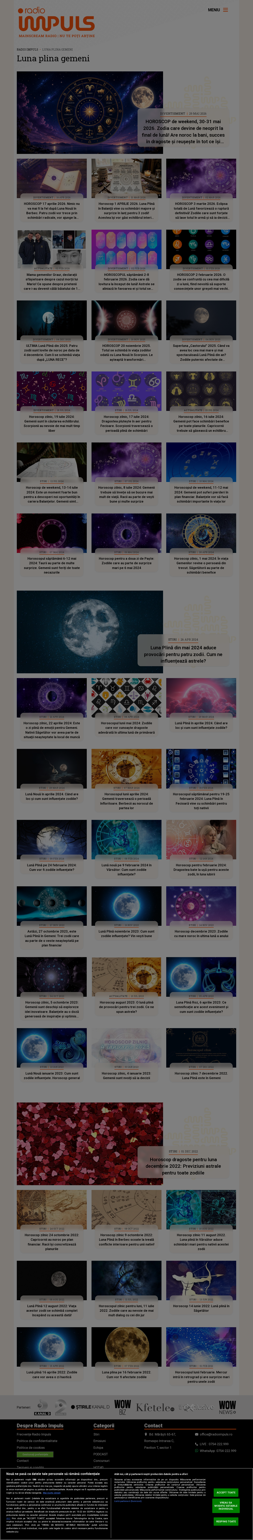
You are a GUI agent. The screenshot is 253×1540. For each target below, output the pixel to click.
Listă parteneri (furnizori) (128, 1501)
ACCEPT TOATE (226, 1492)
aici (8, 1518)
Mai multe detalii (51, 1493)
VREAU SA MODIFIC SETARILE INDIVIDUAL (225, 1505)
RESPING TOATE (226, 1521)
